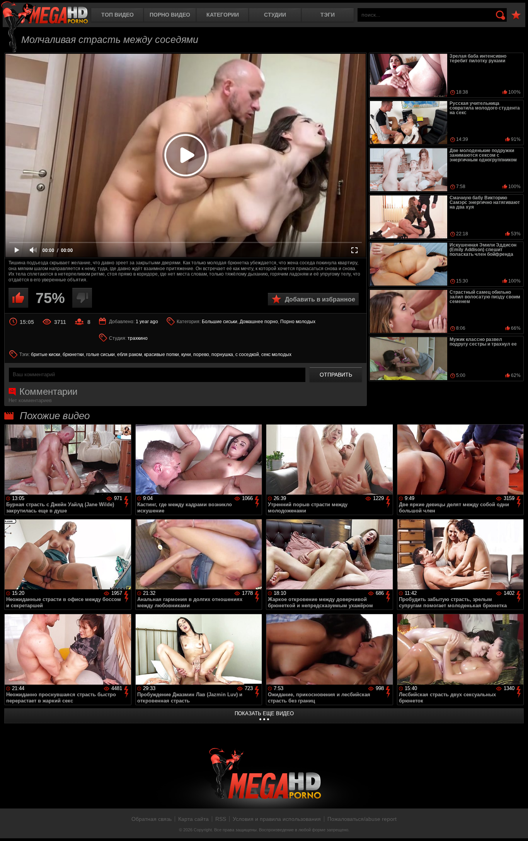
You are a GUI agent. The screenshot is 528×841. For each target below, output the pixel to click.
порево (201, 354)
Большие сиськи (219, 321)
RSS (220, 819)
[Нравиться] (18, 298)
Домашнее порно (259, 321)
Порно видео (170, 15)
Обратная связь (151, 819)
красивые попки (161, 354)
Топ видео (117, 15)
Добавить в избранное (320, 299)
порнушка (222, 354)
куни (186, 354)
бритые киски (45, 354)
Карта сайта (193, 819)
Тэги (327, 15)
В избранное (516, 15)
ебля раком (129, 354)
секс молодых (276, 354)
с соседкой (247, 354)
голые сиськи (100, 354)
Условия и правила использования (277, 819)
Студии (275, 15)
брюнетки (73, 354)
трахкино (138, 338)
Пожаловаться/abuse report (362, 819)
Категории (222, 15)
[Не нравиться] (82, 298)
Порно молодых (297, 321)
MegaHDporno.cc (44, 13)
